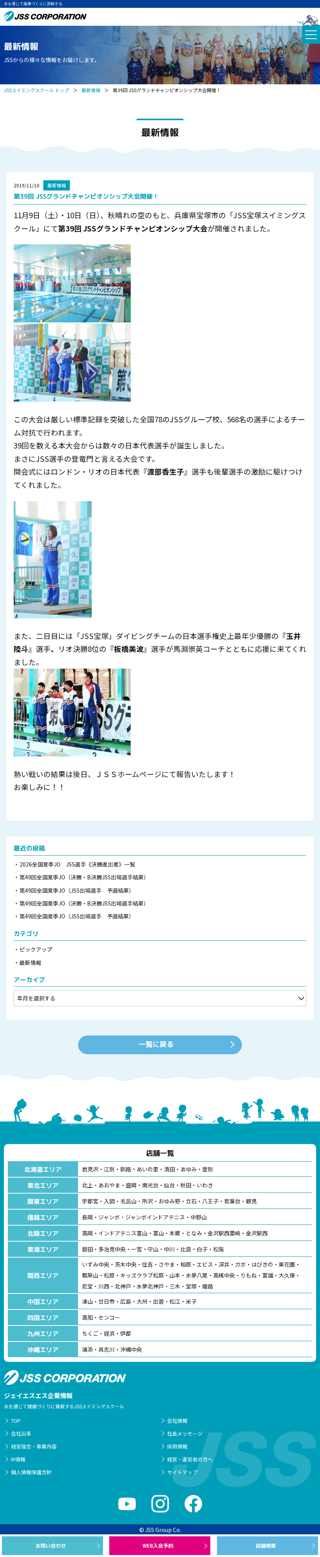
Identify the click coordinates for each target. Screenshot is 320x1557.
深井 (224, 1264)
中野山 (198, 1217)
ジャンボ (109, 1217)
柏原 (185, 1264)
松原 (109, 1275)
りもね (248, 1275)
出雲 (158, 1301)
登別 (207, 1169)
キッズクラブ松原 (142, 1275)
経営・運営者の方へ (190, 1459)
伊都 (125, 1333)
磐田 (87, 1249)
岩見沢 (90, 1169)
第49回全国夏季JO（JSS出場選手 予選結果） (77, 890)
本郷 (174, 1233)
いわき (205, 1185)
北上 (87, 1185)
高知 (87, 1317)
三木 (174, 1286)
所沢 (147, 1201)
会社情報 (177, 1420)
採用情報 (177, 1446)
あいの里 (147, 1169)
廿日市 (106, 1301)
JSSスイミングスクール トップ (36, 90)
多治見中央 (112, 1249)
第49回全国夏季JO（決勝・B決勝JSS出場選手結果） (84, 877)
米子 (191, 1301)
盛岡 (131, 1185)
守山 (153, 1249)
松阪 (218, 1249)
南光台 (150, 1185)
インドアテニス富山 (123, 1233)
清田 (169, 1169)
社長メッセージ (185, 1433)
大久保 (287, 1275)
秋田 (185, 1185)
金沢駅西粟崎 (224, 1233)
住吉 (147, 1264)
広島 (125, 1301)
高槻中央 (224, 1275)
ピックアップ (36, 949)
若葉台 (232, 1201)
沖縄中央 (131, 1349)
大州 (142, 1301)
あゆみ (188, 1169)
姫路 (207, 1286)
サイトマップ (182, 1472)
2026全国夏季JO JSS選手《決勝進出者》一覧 (77, 864)
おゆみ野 (169, 1201)
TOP (16, 1420)
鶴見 (251, 1201)
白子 (202, 1249)
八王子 (210, 1201)
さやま (166, 1264)
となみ (194, 1233)
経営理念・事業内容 (34, 1446)
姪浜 (109, 1333)
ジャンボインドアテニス (155, 1217)
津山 (87, 1301)
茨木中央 (126, 1264)
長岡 (87, 1217)
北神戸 (123, 1286)
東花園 (287, 1264)
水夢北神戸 (150, 1286)
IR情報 (18, 1459)
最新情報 (91, 90)
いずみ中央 (95, 1264)
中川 (169, 1249)
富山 (158, 1233)
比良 (185, 1249)
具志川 (106, 1349)
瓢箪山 (90, 1275)
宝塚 (191, 1286)
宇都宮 (90, 1201)
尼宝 (87, 1286)
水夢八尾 (197, 1275)
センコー (109, 1317)
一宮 (136, 1249)
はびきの (262, 1264)
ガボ (240, 1264)
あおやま (109, 1185)
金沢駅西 (257, 1233)
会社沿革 (21, 1433)
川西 (103, 1286)
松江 (174, 1301)
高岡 (87, 1233)
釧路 (125, 1169)
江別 (109, 1169)
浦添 (87, 1349)
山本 (174, 1275)
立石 (191, 1201)
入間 (109, 1201)
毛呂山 (128, 1201)
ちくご (90, 1333)
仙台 (169, 1185)
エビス (205, 1264)
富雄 (267, 1275)
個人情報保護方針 (31, 1472)
